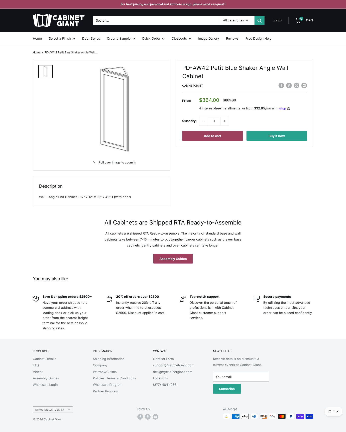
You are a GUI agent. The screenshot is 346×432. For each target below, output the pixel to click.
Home (37, 38)
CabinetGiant (192, 85)
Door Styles (91, 38)
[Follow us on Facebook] (140, 417)
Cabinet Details (44, 359)
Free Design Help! (258, 38)
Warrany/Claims (105, 372)
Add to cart (212, 136)
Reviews (232, 38)
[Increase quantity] (224, 121)
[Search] (259, 20)
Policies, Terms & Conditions (114, 378)
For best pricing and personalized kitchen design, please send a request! (173, 4)
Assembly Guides (173, 259)
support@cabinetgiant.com (173, 365)
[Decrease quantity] (203, 121)
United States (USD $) (49, 409)
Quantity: (189, 121)
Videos (38, 372)
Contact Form (163, 359)
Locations (160, 378)
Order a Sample (119, 38)
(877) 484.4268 (165, 385)
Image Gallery (208, 38)
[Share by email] (304, 85)
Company (100, 365)
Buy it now (277, 136)
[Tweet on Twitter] (296, 85)
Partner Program (105, 391)
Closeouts (179, 38)
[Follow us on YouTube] (155, 417)
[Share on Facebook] (281, 85)
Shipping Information (109, 359)
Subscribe (227, 389)
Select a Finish (60, 38)
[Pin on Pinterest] (289, 85)
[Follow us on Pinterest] (148, 417)
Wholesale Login (45, 385)
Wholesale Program (107, 385)
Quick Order (151, 38)
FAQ (36, 365)
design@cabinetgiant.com (172, 372)
